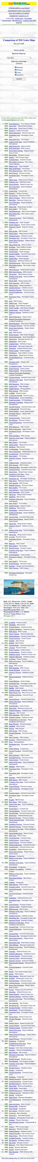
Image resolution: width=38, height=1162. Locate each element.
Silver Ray (12, 200)
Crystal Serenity (14, 838)
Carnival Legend (14, 887)
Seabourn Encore (15, 526)
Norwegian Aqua (14, 175)
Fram (11, 742)
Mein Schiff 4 (13, 546)
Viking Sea (12, 524)
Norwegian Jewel (14, 795)
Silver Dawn (13, 346)
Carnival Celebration (16, 292)
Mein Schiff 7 (13, 209)
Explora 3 (12, 130)
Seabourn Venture (15, 312)
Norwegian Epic (14, 683)
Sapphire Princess (15, 827)
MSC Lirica (12, 835)
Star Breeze (13, 1140)
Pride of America (14, 789)
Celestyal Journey (15, 1093)
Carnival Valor (13, 813)
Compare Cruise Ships (29, 20)
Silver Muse (13, 481)
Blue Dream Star (14, 942)
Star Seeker (13, 155)
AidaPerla (12, 497)
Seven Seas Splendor (16, 328)
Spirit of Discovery (15, 429)
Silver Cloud (13, 1097)
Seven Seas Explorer (16, 519)
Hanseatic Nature (15, 413)
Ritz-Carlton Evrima (15, 265)
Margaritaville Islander (16, 963)
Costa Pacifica (13, 706)
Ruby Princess (14, 724)
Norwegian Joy (14, 478)
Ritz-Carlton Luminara (16, 162)
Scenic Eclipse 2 (14, 225)
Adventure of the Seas (16, 923)
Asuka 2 (11, 1127)
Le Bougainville (14, 409)
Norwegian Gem (14, 744)
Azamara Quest (14, 958)
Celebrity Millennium (15, 954)
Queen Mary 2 (14, 809)
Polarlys (11, 1070)
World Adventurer (15, 211)
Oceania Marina (14, 652)
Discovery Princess (15, 290)
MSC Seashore (14, 384)
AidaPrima (12, 508)
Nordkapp (12, 1077)
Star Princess (13, 173)
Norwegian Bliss (14, 467)
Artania (11, 1149)
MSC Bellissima (14, 427)
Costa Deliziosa (14, 681)
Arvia (10, 301)
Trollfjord (12, 882)
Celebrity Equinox (15, 710)
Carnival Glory (13, 847)
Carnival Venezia (14, 407)
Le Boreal (12, 659)
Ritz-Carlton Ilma (14, 214)
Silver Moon (13, 339)
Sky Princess (13, 420)
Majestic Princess (15, 485)
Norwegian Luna (14, 135)
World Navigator (14, 323)
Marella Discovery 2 (15, 1090)
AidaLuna (12, 713)
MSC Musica (13, 780)
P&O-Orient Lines (17, 20)
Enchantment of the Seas (17, 1043)
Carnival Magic (14, 645)
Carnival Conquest (15, 893)
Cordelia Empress (15, 1138)
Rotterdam (12, 348)
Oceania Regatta (14, 1008)
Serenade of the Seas (16, 829)
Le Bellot (12, 393)
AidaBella (12, 726)
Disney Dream (13, 686)
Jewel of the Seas (15, 804)
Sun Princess (13, 195)
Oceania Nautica (14, 956)
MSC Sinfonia (13, 884)
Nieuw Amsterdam (15, 677)
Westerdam (13, 815)
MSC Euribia (13, 231)
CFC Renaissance (15, 1100)
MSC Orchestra (14, 755)
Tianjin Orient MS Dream (17, 1034)
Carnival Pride (13, 927)
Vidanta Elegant (14, 1131)
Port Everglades (6, 20)
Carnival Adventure (15, 929)
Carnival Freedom (15, 751)
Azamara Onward (15, 996)
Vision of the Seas (15, 1030)
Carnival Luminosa (15, 695)
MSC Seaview (13, 465)
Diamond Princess (15, 818)
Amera (11, 1147)
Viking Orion (13, 472)
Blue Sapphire (13, 1152)
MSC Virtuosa (13, 391)
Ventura (11, 728)
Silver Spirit (12, 708)
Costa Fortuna (14, 840)
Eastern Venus (14, 1023)
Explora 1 (12, 256)
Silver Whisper (14, 945)
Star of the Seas (14, 187)
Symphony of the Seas (16, 474)
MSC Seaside (13, 483)
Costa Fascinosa (14, 638)
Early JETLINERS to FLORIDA (19, 13)
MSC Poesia (13, 731)
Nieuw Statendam (15, 451)
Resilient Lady (13, 222)
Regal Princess (14, 548)
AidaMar (12, 641)
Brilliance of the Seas (16, 874)
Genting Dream (14, 506)
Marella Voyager (14, 1059)
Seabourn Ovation (15, 458)
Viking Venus (13, 355)
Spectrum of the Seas (16, 438)
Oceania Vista (13, 249)
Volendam (12, 992)
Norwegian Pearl (14, 769)
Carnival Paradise (15, 1019)
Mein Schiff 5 (13, 503)
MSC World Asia (14, 148)
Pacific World (13, 1088)
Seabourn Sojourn (15, 672)
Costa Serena (13, 760)
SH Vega (12, 305)
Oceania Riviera (14, 627)
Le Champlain (13, 449)
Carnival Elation (14, 1025)
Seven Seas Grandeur (16, 240)
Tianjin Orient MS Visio (16, 820)
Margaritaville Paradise (16, 1122)
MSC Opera (13, 802)
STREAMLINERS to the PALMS (19, 8)
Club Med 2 (13, 1115)
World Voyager (14, 335)
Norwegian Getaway (15, 557)
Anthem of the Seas (15, 530)
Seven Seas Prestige (16, 151)
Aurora (11, 974)
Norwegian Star (14, 936)
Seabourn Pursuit (15, 227)
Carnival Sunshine (15, 1072)
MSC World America (15, 171)
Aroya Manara (13, 490)
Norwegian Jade (14, 773)
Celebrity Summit (14, 916)
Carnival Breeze (14, 636)
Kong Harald (13, 1109)
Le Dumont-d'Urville (15, 395)
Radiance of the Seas (16, 911)
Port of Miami (28, 18)
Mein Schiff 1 (13, 456)
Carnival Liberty (14, 793)
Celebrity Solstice (14, 717)
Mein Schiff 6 (13, 488)
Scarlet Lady (13, 386)
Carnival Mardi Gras (15, 357)
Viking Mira (12, 126)
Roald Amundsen (14, 400)
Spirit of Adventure (15, 317)
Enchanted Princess (15, 326)
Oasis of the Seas (15, 701)
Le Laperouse (13, 454)
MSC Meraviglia (14, 492)
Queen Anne (13, 191)
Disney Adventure (15, 133)
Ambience (12, 1118)
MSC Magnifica (14, 668)
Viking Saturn (13, 233)
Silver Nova (13, 261)
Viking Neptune (14, 270)
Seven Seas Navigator (16, 985)
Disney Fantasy (14, 634)
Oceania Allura (14, 159)
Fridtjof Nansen (14, 389)
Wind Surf (12, 1129)
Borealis (11, 1048)
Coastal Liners (19, 18)
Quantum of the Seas (16, 550)
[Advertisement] (19, 31)
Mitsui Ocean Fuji (15, 692)
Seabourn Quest (14, 654)
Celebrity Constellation (16, 869)
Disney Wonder (14, 994)
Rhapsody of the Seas (16, 1055)
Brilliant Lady (13, 166)
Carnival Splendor (15, 733)
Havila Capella (14, 351)
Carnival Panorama (15, 422)
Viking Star (12, 535)
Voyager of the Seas (15, 999)
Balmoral (12, 1145)
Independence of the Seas (18, 720)
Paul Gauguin (13, 1061)
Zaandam (12, 951)
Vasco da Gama (14, 1104)
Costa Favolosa (14, 650)
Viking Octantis (14, 371)
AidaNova (12, 447)
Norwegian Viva (14, 238)
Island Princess (14, 842)
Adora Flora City (14, 146)
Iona (10, 332)
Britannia (12, 543)
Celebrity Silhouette (15, 657)
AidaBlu (11, 688)
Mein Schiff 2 (13, 442)
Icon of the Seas (14, 202)
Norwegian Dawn (14, 900)
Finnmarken (13, 867)
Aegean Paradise (14, 1133)
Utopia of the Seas (15, 218)
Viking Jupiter (13, 445)
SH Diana (12, 247)
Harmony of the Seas (16, 499)
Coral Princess (14, 904)
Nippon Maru (13, 1136)
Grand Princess (14, 1039)
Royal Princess (14, 563)
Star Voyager (13, 1052)
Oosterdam (12, 849)
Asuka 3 (11, 157)
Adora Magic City (14, 245)
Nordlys (11, 1095)
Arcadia (11, 800)
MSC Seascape (14, 283)
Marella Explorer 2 (15, 1084)
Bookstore (19, 22)
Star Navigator (14, 1003)
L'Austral (12, 647)
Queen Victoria (14, 749)
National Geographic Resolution (19, 373)
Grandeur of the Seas (16, 1063)
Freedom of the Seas (16, 782)
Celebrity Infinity (14, 907)
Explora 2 (12, 193)
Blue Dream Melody (15, 878)
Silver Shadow (13, 976)
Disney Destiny (14, 184)
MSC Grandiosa (14, 436)
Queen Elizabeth (14, 670)
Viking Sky (12, 494)
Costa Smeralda (14, 418)
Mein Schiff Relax (15, 168)
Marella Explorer (14, 1068)
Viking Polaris (13, 285)
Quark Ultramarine (15, 337)
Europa (11, 990)
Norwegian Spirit (14, 1012)
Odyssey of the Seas (16, 380)
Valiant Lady (13, 303)
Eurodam (12, 740)
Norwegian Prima (14, 297)
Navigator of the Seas (16, 863)
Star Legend (13, 1111)
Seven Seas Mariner (16, 938)
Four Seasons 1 (14, 124)
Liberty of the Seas (15, 762)
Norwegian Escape (15, 539)
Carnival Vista (13, 517)
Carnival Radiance (15, 967)
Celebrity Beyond (14, 288)
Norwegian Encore (15, 431)
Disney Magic (13, 1017)
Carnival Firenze (14, 377)
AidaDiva (12, 766)
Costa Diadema (14, 555)
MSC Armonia (13, 909)
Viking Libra (13, 128)
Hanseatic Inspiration (16, 402)
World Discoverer (14, 263)
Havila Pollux (13, 258)
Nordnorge (12, 1041)
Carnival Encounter (15, 889)
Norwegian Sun (14, 918)
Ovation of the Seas (15, 513)
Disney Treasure (14, 198)
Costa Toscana (14, 368)
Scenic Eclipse (14, 411)
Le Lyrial (12, 537)
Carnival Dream (14, 699)
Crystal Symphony (15, 1081)
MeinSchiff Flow (14, 139)
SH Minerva (13, 353)
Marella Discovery (15, 1079)
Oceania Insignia (14, 1028)
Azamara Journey (15, 961)
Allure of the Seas (15, 661)
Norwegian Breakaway (16, 573)
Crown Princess (14, 786)
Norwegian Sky (14, 1005)
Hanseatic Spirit (14, 362)
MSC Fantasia (13, 737)
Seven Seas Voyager (16, 852)
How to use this (19, 50)
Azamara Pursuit (14, 920)
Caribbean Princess (15, 824)
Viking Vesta (13, 180)
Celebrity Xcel (13, 182)
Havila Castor (13, 310)
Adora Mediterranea (15, 833)
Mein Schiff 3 (13, 561)
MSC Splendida (14, 715)
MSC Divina (13, 631)
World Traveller (14, 308)
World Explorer (14, 398)
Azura (11, 665)
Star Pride (12, 1143)
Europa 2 (12, 566)
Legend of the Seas (15, 142)
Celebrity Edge (14, 463)
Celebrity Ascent (14, 236)
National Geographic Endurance (19, 319)
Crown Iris (12, 1113)
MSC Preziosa (13, 568)
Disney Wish (13, 281)
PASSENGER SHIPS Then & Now (19, 11)
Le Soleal (12, 622)
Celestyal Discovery (15, 845)
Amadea (12, 1120)
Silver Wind (12, 1086)
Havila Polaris (13, 252)
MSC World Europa (15, 272)
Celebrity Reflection (15, 629)
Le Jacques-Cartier (15, 366)
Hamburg (12, 1050)
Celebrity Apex (14, 344)
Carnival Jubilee (14, 254)
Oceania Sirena (14, 981)
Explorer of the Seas (16, 947)
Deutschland (13, 1010)
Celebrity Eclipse (14, 690)
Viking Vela (12, 207)
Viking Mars (13, 274)
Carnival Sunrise (14, 983)
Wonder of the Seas (15, 276)
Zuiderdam (12, 898)
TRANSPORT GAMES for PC (19, 16)
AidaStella (12, 625)
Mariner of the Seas (15, 858)
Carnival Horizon (14, 469)
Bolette (11, 972)
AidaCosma (13, 341)
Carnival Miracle (14, 811)
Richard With (13, 1106)
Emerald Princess (15, 758)
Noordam (12, 777)
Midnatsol (12, 856)
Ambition (12, 978)
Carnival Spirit (13, 934)
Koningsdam (13, 510)
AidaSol (11, 643)
